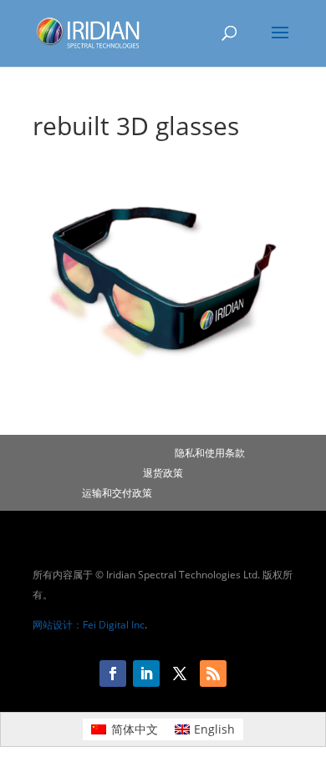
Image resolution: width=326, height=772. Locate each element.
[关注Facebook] (112, 673)
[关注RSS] (213, 673)
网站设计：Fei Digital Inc (89, 625)
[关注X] (179, 673)
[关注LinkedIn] (146, 673)
